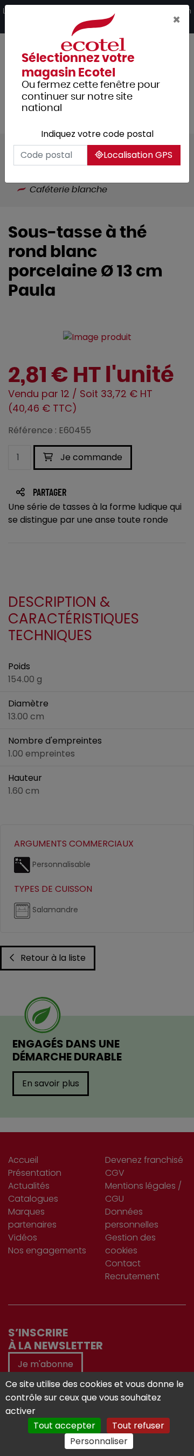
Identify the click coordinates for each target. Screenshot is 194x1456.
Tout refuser (138, 1425)
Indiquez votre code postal (97, 134)
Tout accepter (64, 1425)
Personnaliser (99, 1441)
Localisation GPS (137, 155)
